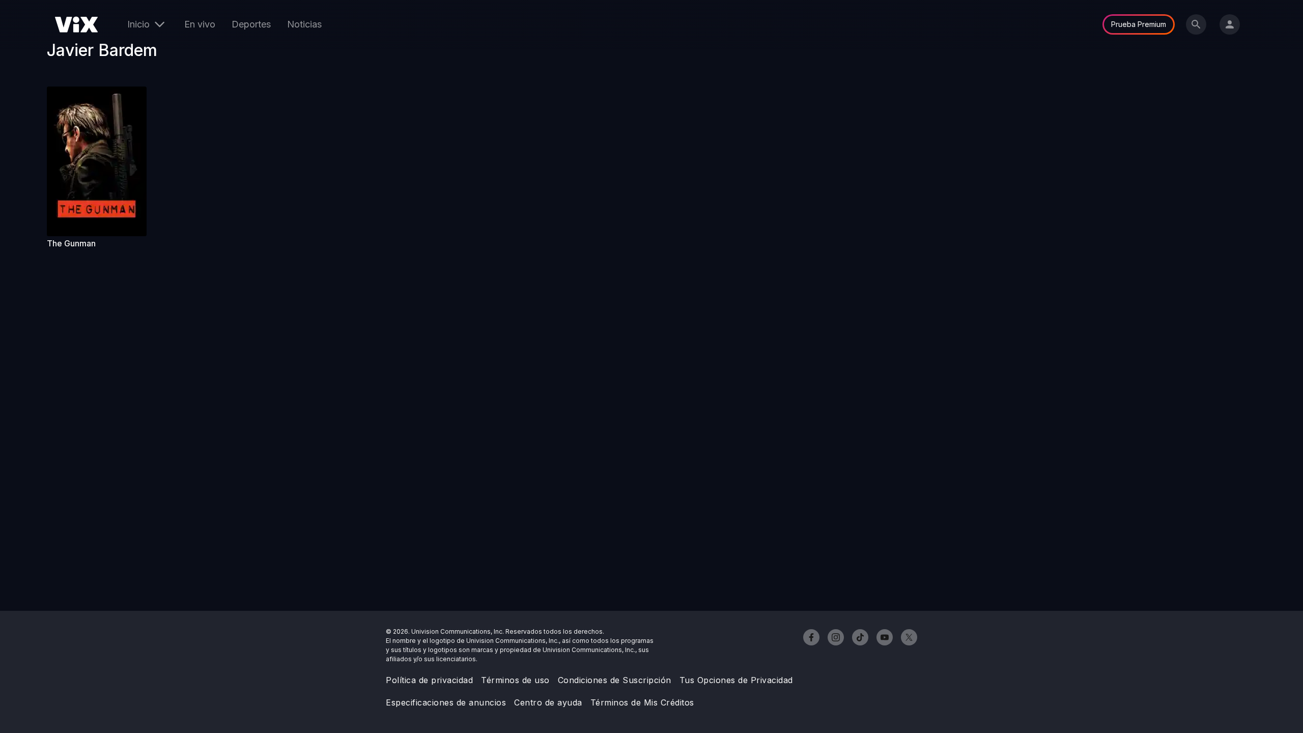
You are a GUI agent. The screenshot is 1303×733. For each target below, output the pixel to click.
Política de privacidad (429, 680)
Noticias (304, 24)
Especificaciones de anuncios (446, 702)
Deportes (251, 24)
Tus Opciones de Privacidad (736, 680)
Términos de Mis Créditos (642, 702)
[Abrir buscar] (1196, 24)
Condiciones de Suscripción (614, 680)
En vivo (199, 24)
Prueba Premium (1138, 24)
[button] (97, 161)
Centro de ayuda (548, 702)
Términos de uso (515, 680)
